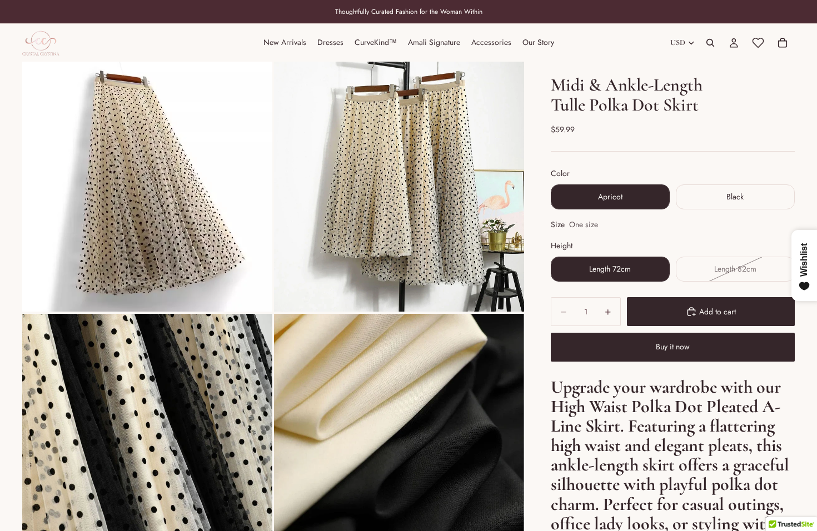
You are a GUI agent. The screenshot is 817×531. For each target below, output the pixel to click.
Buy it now (673, 346)
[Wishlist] (758, 43)
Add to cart (717, 311)
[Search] (710, 43)
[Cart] (782, 43)
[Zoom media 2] (399, 187)
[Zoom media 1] (147, 187)
